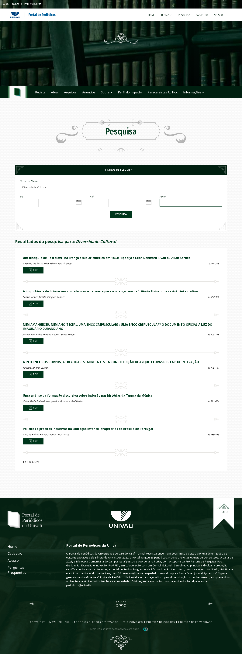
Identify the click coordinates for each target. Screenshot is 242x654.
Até (91, 196)
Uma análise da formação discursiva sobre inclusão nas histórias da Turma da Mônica (87, 395)
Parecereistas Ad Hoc (163, 92)
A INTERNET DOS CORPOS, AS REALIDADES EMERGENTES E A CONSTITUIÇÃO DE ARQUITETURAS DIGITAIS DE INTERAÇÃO (111, 362)
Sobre (105, 92)
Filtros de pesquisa (119, 169)
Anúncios (88, 92)
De (21, 196)
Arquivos (70, 92)
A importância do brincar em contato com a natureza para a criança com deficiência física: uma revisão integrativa (110, 291)
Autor (163, 196)
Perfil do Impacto (130, 92)
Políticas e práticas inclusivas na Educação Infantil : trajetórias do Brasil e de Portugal (88, 429)
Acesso (218, 15)
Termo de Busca (28, 181)
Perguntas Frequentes (13, 570)
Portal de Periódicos (42, 15)
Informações (192, 92)
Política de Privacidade (195, 622)
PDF (35, 270)
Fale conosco (132, 622)
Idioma (165, 15)
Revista (40, 92)
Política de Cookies (160, 622)
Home (151, 15)
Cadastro (202, 15)
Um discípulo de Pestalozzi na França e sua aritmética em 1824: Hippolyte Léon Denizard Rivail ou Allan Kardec (106, 258)
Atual (54, 92)
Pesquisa (121, 214)
